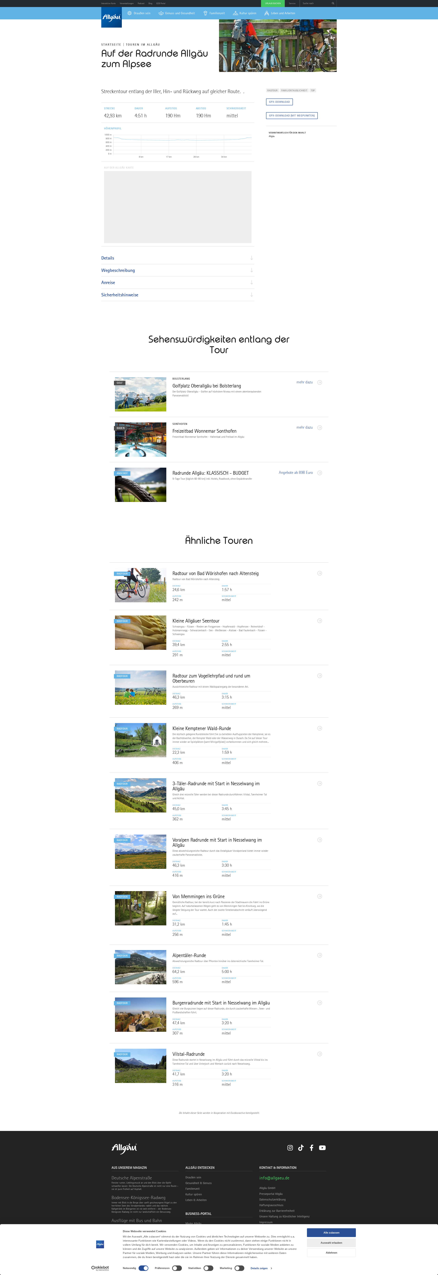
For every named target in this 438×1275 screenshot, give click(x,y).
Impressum (266, 1222)
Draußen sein (193, 1177)
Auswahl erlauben (331, 1242)
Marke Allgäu (193, 1223)
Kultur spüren (193, 1194)
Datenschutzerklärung (272, 1199)
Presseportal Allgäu (271, 1194)
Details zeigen (259, 1268)
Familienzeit (192, 1188)
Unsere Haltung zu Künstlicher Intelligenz (284, 1216)
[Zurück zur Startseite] (111, 17)
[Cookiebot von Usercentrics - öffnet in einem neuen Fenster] (100, 1268)
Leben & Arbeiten (196, 1200)
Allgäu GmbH (267, 1188)
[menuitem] (139, 13)
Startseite (111, 44)
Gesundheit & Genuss (198, 1183)
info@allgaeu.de (274, 1177)
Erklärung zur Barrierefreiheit (277, 1210)
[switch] (177, 1268)
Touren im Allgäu (143, 44)
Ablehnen (331, 1252)
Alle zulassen (331, 1232)
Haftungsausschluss (271, 1205)
